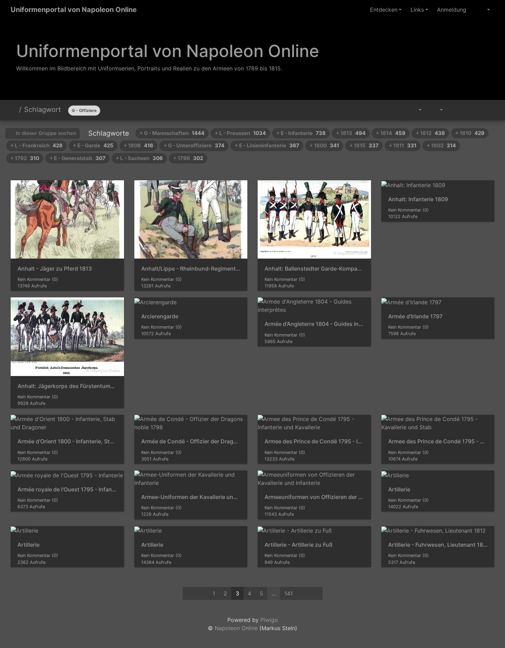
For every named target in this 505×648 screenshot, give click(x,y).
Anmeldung (451, 9)
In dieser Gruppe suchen (45, 133)
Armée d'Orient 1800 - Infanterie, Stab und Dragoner (67, 441)
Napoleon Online (236, 628)
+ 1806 (138, 145)
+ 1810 (469, 133)
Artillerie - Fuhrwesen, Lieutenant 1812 (438, 545)
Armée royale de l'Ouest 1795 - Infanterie (67, 489)
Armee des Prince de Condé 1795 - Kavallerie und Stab (438, 441)
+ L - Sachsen (139, 158)
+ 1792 (24, 158)
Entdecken (383, 9)
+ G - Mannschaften (171, 133)
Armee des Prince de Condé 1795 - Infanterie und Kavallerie (314, 441)
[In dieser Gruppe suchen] (397, 110)
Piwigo (269, 619)
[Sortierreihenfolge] (415, 110)
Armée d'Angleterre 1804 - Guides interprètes (314, 324)
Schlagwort (42, 109)
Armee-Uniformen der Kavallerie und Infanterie (191, 497)
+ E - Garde (93, 145)
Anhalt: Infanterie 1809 (418, 199)
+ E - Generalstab (77, 158)
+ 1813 (351, 133)
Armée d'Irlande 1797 (415, 316)
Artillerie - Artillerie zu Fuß (299, 545)
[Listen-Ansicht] (486, 110)
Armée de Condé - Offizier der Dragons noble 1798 (191, 441)
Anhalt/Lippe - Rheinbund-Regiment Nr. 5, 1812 (191, 268)
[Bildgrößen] (437, 110)
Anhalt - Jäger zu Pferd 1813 (55, 268)
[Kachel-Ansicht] (471, 110)
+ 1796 (188, 158)
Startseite (13, 109)
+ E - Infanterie (301, 133)
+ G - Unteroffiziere (194, 145)
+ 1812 (430, 133)
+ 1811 (402, 145)
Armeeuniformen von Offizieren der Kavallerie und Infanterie (314, 497)
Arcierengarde (159, 316)
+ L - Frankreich (36, 145)
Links (417, 9)
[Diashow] (455, 110)
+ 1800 (324, 145)
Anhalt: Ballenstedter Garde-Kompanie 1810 (314, 268)
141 (288, 593)
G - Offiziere (84, 110)
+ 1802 (441, 145)
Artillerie (399, 489)
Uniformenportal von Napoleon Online (74, 9)
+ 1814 (390, 133)
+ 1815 (364, 145)
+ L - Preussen (240, 133)
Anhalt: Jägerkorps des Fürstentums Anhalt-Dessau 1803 (67, 386)
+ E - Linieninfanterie (267, 145)
